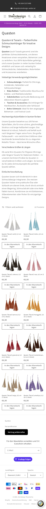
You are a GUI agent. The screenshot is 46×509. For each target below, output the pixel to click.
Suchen (8, 421)
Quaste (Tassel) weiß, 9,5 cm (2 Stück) (11, 235)
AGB (30, 500)
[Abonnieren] (38, 450)
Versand (26, 504)
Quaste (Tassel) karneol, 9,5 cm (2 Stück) (11, 316)
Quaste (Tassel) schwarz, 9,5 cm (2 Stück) (11, 275)
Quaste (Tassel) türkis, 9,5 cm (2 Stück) (33, 235)
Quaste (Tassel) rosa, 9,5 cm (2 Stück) (34, 275)
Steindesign (22, 497)
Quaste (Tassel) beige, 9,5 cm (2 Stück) (11, 396)
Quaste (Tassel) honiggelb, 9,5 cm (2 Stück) (34, 316)
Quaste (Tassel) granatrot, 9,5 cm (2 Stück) (12, 356)
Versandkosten (11, 426)
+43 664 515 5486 (24, 3)
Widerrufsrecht (36, 504)
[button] (5, 16)
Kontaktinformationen (14, 504)
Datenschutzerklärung (19, 500)
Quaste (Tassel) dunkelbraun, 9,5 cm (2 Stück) (34, 356)
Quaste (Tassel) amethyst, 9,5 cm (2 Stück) (33, 396)
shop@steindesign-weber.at (24, 8)
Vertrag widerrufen (16, 432)
